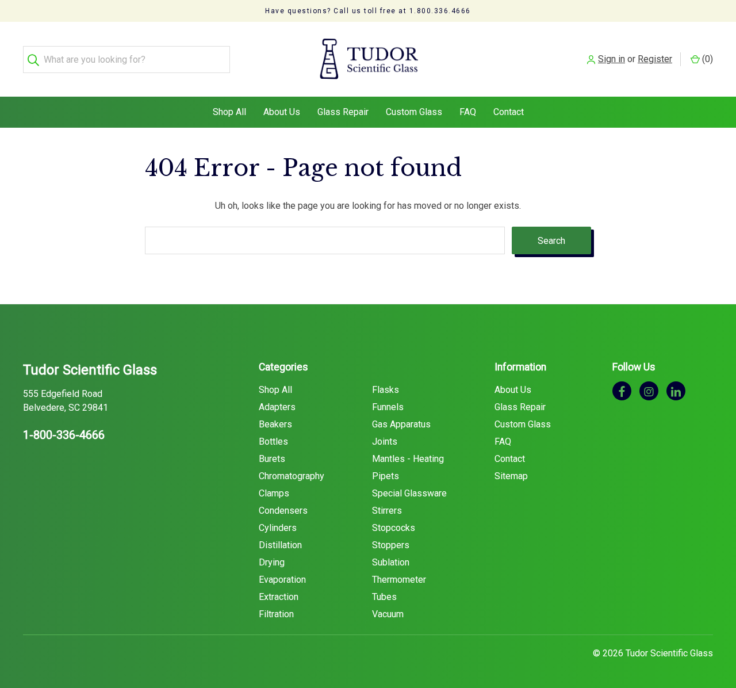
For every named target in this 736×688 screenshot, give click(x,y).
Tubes (384, 596)
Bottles (273, 441)
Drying (272, 562)
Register (655, 58)
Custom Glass (414, 111)
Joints (384, 441)
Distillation (280, 545)
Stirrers (387, 510)
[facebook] (622, 391)
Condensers (283, 510)
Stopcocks (393, 527)
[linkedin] (676, 391)
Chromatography (291, 476)
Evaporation (282, 579)
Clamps (274, 493)
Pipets (385, 476)
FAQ (467, 111)
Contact (508, 111)
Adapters (277, 407)
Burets (272, 458)
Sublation (390, 562)
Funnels (388, 407)
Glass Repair (343, 111)
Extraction (278, 596)
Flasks (385, 389)
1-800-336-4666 (64, 435)
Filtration (276, 614)
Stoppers (390, 545)
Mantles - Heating (408, 458)
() (706, 58)
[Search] (36, 59)
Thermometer (399, 579)
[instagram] (649, 391)
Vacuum (388, 614)
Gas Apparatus (401, 424)
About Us (281, 111)
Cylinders (278, 527)
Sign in (611, 58)
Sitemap (511, 476)
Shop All (229, 111)
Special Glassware (409, 493)
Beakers (275, 424)
